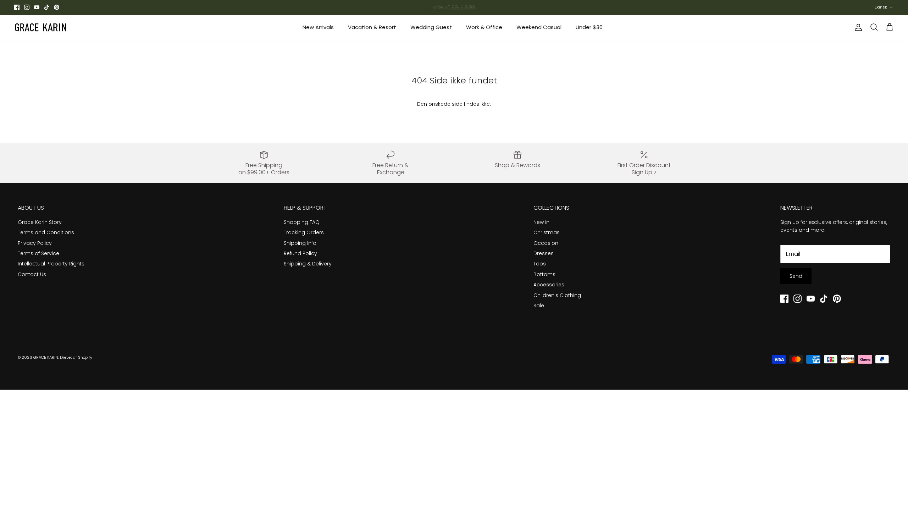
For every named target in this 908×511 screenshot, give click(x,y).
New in (541, 222)
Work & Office (484, 27)
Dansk (881, 7)
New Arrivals (318, 27)
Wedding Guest (431, 27)
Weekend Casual (538, 27)
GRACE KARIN (45, 357)
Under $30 (589, 27)
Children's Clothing (557, 295)
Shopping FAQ (302, 222)
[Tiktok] (46, 7)
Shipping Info (300, 243)
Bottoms (544, 274)
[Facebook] (17, 7)
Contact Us (32, 274)
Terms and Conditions (46, 232)
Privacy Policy (35, 243)
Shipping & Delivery (308, 263)
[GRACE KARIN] (40, 27)
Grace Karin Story (40, 222)
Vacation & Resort (372, 27)
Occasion (545, 243)
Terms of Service (38, 253)
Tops (539, 263)
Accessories (548, 284)
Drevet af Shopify (76, 357)
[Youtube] (36, 7)
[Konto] (857, 27)
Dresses (543, 253)
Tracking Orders (304, 232)
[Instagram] (26, 7)
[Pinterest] (56, 7)
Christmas (546, 232)
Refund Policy (300, 253)
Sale (538, 305)
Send (796, 276)
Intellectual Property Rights (51, 263)
